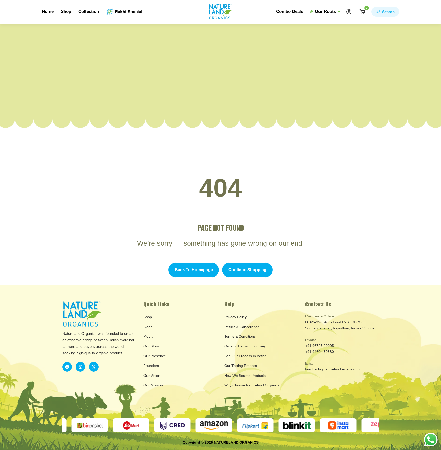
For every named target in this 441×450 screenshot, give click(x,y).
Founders (151, 366)
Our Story (151, 346)
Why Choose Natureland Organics (251, 385)
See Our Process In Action (245, 356)
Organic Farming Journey (245, 346)
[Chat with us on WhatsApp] (430, 439)
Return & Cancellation (242, 327)
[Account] (349, 12)
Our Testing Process (240, 366)
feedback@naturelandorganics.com (334, 369)
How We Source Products (245, 375)
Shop (66, 11)
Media (148, 336)
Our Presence (154, 356)
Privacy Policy (235, 317)
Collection (88, 11)
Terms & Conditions (240, 336)
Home (48, 11)
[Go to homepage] (220, 12)
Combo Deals (289, 11)
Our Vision (151, 375)
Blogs (147, 327)
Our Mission (153, 385)
